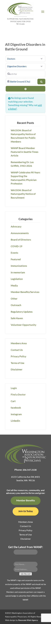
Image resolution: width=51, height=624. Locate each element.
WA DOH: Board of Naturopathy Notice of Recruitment (23, 194)
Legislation (17, 278)
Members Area (19, 343)
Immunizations (19, 265)
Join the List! (25, 574)
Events (14, 252)
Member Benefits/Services (25, 292)
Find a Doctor (18, 394)
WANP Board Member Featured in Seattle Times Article (24, 152)
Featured (16, 259)
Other (14, 298)
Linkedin (15, 420)
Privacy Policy (18, 356)
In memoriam (18, 272)
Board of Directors (21, 239)
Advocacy (16, 226)
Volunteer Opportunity (23, 324)
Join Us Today (25, 511)
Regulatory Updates (21, 311)
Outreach (16, 305)
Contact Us (17, 349)
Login (14, 388)
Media (14, 285)
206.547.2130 (30, 469)
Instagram (16, 414)
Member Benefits (25, 500)
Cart (13, 401)
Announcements (20, 233)
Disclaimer (16, 369)
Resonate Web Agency (28, 620)
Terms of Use (17, 363)
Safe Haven (17, 318)
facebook (16, 407)
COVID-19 (16, 246)
